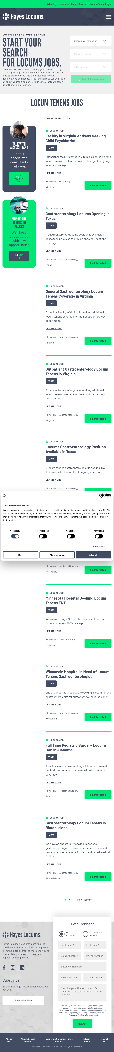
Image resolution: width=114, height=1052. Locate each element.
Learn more (54, 173)
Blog (73, 4)
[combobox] (90, 41)
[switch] (43, 536)
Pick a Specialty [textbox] (82, 53)
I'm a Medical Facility (97, 934)
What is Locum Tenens (27, 1040)
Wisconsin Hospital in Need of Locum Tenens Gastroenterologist (77, 674)
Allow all (93, 555)
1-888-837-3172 (19, 179)
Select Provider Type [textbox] (71, 977)
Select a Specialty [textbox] (96, 977)
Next (88, 900)
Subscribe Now (23, 1000)
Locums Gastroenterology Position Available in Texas (76, 449)
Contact (82, 4)
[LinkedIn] (22, 967)
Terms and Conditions (77, 1015)
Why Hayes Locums (58, 4)
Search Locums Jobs (93, 78)
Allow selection (57, 555)
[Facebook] (4, 967)
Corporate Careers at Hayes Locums (59, 1040)
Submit (82, 1023)
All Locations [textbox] (81, 66)
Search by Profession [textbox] (85, 40)
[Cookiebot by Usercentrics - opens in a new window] (98, 496)
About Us (9, 1040)
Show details (98, 546)
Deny (20, 555)
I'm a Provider (71, 934)
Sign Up (20, 256)
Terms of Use (103, 1040)
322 (79, 900)
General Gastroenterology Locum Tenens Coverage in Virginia (74, 293)
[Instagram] (13, 967)
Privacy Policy (86, 1040)
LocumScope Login (100, 4)
